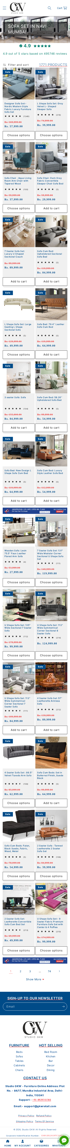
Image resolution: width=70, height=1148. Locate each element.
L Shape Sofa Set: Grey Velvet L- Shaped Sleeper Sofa (50, 106)
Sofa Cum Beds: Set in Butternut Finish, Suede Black (50, 775)
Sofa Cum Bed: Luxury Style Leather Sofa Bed (50, 472)
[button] (4, 8)
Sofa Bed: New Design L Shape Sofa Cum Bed (17, 472)
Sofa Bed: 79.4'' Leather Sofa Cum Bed (50, 325)
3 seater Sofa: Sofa (15, 397)
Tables (19, 1060)
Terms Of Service (44, 1121)
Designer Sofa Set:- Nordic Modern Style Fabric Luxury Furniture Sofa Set (17, 107)
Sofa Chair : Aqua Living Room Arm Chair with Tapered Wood (17, 181)
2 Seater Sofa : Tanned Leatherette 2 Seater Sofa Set (50, 848)
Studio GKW (28, 1129)
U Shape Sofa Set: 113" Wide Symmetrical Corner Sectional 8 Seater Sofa (50, 629)
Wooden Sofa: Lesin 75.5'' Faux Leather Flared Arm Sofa (15, 553)
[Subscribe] (63, 1006)
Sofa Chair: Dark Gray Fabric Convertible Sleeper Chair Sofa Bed (50, 181)
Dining (51, 1069)
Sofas (19, 1056)
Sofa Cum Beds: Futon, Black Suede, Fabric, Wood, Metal (17, 848)
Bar (51, 1060)
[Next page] (59, 971)
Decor (51, 1065)
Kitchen (50, 1056)
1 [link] (10, 971)
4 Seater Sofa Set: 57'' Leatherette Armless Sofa (49, 701)
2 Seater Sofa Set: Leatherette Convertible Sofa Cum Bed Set (17, 921)
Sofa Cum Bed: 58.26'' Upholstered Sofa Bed (49, 399)
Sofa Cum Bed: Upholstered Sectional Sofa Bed (49, 254)
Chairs (19, 1069)
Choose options (18, 135)
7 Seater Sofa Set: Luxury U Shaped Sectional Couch (14, 254)
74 (49, 971)
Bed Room (50, 1051)
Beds (19, 1051)
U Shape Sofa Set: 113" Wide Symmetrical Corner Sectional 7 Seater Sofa (17, 702)
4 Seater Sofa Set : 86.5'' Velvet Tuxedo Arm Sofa (18, 774)
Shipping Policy (24, 1121)
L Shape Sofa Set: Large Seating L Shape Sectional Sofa (17, 327)
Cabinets (19, 1065)
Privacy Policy (26, 1115)
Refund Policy (44, 1115)
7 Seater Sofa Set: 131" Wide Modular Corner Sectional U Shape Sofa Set (50, 554)
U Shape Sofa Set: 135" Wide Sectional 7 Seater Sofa (18, 628)
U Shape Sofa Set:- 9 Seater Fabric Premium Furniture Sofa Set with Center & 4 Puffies (50, 923)
